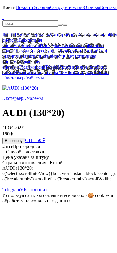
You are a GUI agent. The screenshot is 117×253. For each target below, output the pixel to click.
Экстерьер (82, 72)
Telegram (11, 189)
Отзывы (92, 7)
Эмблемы (34, 77)
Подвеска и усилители (41, 56)
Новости (24, 7)
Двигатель (29, 45)
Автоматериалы (32, 34)
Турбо (51, 67)
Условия (41, 7)
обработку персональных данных (36, 200)
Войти (9, 7)
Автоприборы (63, 34)
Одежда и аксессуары (36, 50)
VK (23, 189)
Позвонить (38, 189)
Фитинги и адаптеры (36, 72)
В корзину (14, 140)
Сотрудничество (67, 7)
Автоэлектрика (93, 34)
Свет (69, 56)
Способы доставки (23, 151)
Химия (65, 72)
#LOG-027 (13, 127)
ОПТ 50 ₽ (35, 140)
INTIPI (9, 34)
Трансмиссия (32, 67)
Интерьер (78, 45)
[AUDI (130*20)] (20, 88)
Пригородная (21, 146)
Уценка (101, 72)
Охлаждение (70, 50)
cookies (102, 195)
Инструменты (54, 45)
